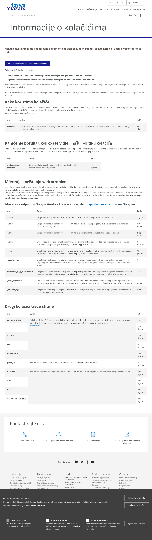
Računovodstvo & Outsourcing (47, 485)
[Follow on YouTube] (93, 462)
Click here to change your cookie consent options (27, 63)
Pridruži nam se (112, 9)
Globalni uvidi (69, 487)
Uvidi (101, 9)
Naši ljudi (122, 483)
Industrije (80, 9)
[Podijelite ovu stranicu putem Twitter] (135, 15)
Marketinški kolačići (100, 520)
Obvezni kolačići (18, 520)
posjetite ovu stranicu (100, 204)
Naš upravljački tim (126, 480)
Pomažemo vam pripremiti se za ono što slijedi (76, 478)
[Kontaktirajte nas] (25, 438)
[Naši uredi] (93, 438)
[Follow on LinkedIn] (77, 462)
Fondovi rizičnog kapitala (18, 477)
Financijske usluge (16, 485)
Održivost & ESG (43, 488)
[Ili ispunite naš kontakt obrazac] (127, 438)
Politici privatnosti (38, 505)
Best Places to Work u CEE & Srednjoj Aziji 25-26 (101, 481)
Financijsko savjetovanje (45, 483)
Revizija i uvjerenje (44, 477)
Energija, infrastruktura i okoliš (20, 483)
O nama (124, 9)
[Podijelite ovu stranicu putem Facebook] (140, 15)
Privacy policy (36, 325)
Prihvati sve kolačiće (136, 498)
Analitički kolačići (59, 520)
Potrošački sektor (16, 480)
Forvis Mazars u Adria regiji (101, 488)
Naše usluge (91, 9)
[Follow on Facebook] (87, 462)
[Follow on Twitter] (82, 462)
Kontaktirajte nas (137, 9)
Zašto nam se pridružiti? (100, 477)
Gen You (95, 485)
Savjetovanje (41, 480)
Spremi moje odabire (136, 523)
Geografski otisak (125, 485)
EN (122, 2)
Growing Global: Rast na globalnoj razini (73, 483)
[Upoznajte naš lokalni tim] (59, 438)
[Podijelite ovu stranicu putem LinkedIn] (130, 15)
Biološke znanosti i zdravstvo (20, 488)
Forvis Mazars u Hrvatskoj (128, 477)
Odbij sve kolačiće (136, 505)
